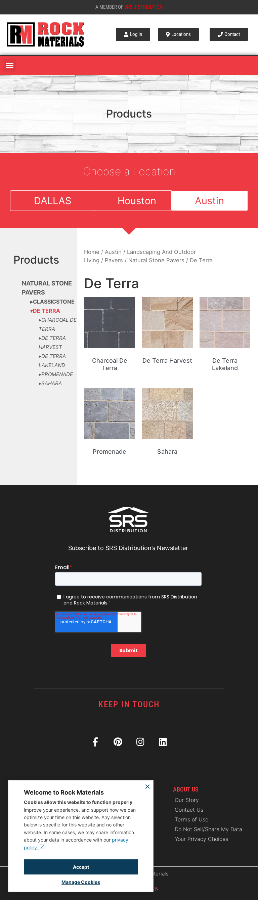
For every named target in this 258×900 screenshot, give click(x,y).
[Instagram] (140, 741)
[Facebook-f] (95, 741)
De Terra (46, 310)
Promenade (57, 374)
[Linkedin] (162, 741)
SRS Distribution (143, 7)
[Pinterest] (117, 741)
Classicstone (54, 301)
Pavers (114, 260)
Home (91, 252)
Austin (113, 252)
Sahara (51, 383)
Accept (81, 867)
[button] (9, 65)
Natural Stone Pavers (156, 260)
